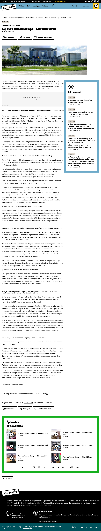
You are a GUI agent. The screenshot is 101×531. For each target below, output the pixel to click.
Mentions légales (17, 518)
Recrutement (16, 514)
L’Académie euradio (18, 516)
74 (62, 467)
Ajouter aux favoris (45, 37)
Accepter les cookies (90, 527)
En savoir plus (27, 528)
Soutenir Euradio (60, 1)
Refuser (75, 527)
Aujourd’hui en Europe (35, 18)
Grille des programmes (18, 1)
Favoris (74, 6)
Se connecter (85, 6)
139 (71, 467)
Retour (9, 479)
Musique (36, 6)
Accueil (4, 18)
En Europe (5, 22)
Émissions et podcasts (17, 18)
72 (53, 467)
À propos (4, 1)
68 (34, 467)
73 (58, 467)
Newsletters (47, 1)
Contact (14, 512)
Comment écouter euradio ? (48, 521)
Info (29, 6)
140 (77, 467)
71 (48, 467)
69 (39, 467)
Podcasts (45, 6)
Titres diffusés (35, 1)
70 (44, 467)
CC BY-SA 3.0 (28, 403)
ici (47, 394)
